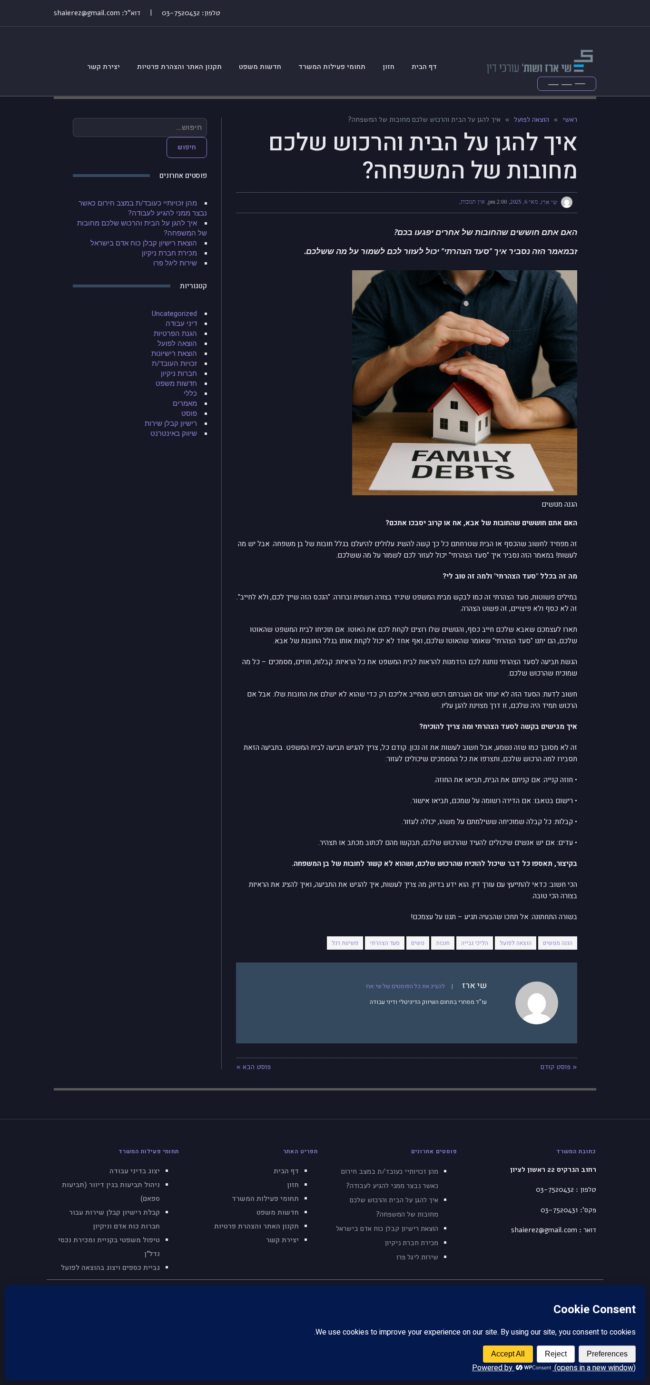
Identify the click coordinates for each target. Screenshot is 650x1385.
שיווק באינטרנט (173, 433)
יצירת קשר (282, 1240)
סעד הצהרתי (385, 943)
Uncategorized (174, 313)
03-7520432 (181, 13)
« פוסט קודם (559, 1066)
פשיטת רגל (345, 943)
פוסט (189, 413)
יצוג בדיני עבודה (134, 1171)
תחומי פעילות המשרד (265, 1199)
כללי (190, 393)
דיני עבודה (181, 323)
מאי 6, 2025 (524, 201)
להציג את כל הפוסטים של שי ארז (405, 986)
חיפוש (186, 147)
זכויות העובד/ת (174, 363)
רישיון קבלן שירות (171, 423)
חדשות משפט (176, 383)
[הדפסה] (265, 202)
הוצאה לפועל (516, 943)
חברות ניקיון (179, 373)
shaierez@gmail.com (87, 13)
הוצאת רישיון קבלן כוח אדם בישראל (143, 243)
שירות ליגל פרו (175, 263)
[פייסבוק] (299, 202)
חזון (293, 1185)
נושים (417, 943)
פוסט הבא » (253, 1066)
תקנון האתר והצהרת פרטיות (256, 1226)
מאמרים (185, 403)
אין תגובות (473, 201)
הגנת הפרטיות (175, 333)
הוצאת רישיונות (174, 353)
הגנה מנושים (557, 943)
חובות (443, 943)
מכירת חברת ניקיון (169, 253)
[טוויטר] (282, 202)
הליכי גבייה (474, 943)
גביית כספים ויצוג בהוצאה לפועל (110, 1268)
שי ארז (549, 201)
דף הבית (286, 1171)
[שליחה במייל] (248, 202)
